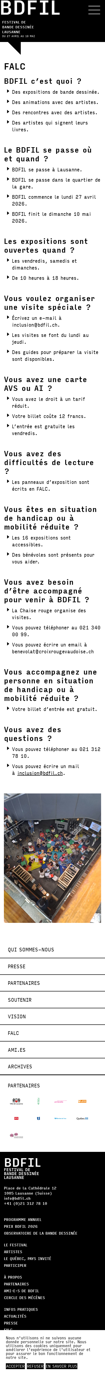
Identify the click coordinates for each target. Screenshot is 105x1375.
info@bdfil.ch (17, 1198)
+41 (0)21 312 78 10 (25, 1203)
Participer (15, 1265)
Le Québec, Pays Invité (27, 1258)
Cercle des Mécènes (24, 1297)
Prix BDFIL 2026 (21, 1226)
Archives (20, 1066)
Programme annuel (23, 1219)
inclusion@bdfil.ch (40, 773)
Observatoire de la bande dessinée (40, 1233)
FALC (13, 1033)
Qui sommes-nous (31, 949)
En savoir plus (61, 1366)
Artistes (13, 1252)
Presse (16, 966)
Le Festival (15, 1245)
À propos (13, 1277)
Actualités (15, 1316)
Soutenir (20, 1000)
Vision (17, 1016)
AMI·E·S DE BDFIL (21, 1291)
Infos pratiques (21, 1309)
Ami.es (17, 1050)
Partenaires (24, 983)
